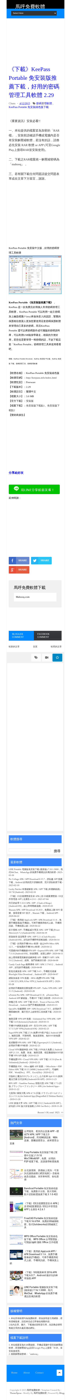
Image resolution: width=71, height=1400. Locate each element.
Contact (39, 1372)
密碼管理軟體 (44, 103)
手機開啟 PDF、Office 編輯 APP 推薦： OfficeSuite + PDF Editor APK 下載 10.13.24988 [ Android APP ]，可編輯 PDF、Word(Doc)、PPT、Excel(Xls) (35, 1069)
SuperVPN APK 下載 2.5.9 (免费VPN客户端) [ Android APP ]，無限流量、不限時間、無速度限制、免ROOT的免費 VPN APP (35, 1035)
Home (14, 1372)
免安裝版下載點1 (35, 405)
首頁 (35, 646)
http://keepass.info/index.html (41, 377)
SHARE (22, 560)
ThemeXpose (16, 1393)
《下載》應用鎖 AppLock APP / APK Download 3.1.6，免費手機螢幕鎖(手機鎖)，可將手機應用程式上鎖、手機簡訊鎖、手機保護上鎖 (35, 923)
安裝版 (30, 401)
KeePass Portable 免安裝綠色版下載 (29, 107)
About (26, 1372)
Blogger (63, 1393)
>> (62, 1112)
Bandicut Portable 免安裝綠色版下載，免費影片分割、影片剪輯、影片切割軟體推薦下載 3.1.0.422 (41, 1191)
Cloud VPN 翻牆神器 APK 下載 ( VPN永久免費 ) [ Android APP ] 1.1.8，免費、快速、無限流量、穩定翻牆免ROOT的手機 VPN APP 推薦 (36, 1052)
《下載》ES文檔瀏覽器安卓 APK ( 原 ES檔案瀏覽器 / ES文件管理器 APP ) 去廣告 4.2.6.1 (41, 1206)
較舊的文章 (56, 646)
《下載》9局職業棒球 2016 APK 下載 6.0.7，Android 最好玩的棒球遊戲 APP (41, 1275)
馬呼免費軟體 (30, 6)
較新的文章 (14, 646)
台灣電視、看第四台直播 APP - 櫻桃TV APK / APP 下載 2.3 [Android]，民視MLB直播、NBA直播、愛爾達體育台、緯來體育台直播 (34, 1137)
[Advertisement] (35, 41)
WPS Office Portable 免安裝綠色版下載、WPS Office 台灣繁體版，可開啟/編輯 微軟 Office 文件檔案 (41, 1239)
